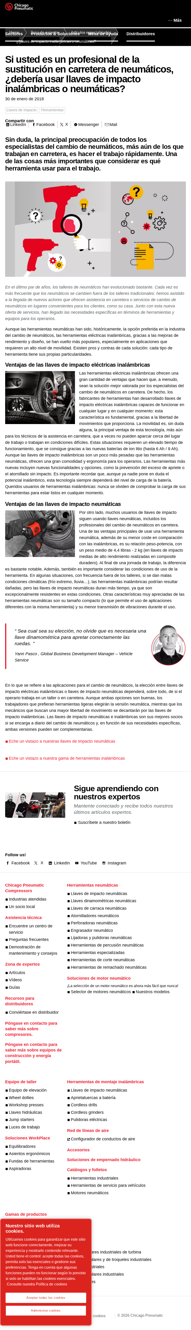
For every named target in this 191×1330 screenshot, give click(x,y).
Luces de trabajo (24, 1127)
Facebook (45, 124)
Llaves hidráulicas (25, 1112)
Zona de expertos (22, 47)
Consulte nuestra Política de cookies (37, 1284)
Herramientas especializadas (98, 952)
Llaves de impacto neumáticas (99, 893)
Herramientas (52, 110)
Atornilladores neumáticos (95, 915)
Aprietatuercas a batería (93, 1097)
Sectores (14, 33)
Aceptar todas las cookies (45, 1297)
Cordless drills (84, 1105)
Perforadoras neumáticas (94, 923)
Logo (25, 8)
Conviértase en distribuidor (34, 1012)
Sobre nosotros (88, 47)
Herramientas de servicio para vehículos (108, 1185)
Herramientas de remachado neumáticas (109, 967)
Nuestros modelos (153, 991)
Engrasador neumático (92, 930)
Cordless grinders (87, 1112)
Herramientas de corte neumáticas (103, 959)
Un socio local (22, 906)
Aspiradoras (20, 1168)
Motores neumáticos (90, 1193)
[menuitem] (18, 34)
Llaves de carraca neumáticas (98, 908)
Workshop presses (26, 1105)
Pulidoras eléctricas (89, 1119)
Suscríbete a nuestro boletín (104, 822)
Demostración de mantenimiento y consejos (33, 950)
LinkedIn (18, 124)
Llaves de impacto (22, 110)
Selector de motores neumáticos (101, 991)
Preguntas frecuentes (29, 939)
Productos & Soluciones (55, 33)
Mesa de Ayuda (103, 33)
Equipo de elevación (28, 1090)
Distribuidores (140, 33)
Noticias (56, 47)
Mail (113, 124)
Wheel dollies (21, 1097)
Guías (14, 987)
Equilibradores (22, 1146)
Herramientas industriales (94, 1178)
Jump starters (21, 1119)
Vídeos (15, 980)
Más (178, 20)
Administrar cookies (46, 1310)
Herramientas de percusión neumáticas (107, 945)
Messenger (88, 124)
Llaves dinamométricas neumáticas (103, 900)
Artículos (17, 972)
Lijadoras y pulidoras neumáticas (101, 937)
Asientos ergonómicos (29, 1153)
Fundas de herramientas (31, 1161)
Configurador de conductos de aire (103, 1139)
